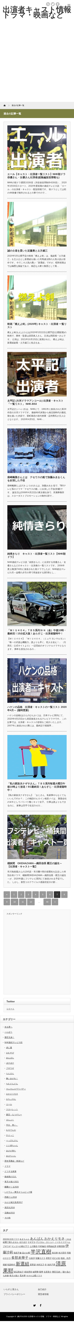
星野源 (33, 1265)
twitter (53, 4)
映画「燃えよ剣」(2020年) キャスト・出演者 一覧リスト (37, 325)
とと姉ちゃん (12, 1145)
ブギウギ (10, 1068)
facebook (58, 4)
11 (23, 902)
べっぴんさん (12, 1140)
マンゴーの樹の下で (20, 1246)
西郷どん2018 (10, 1197)
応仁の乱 (56, 1258)
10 (14, 902)
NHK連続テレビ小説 (13, 1042)
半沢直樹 (41, 1252)
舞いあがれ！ (12, 1078)
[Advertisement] (37, 63)
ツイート (10, 1009)
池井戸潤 (51, 1265)
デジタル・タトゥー (45, 1242)
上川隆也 (34, 1246)
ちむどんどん (12, 1084)
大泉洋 (32, 1258)
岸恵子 (49, 1258)
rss (48, 4)
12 (31, 902)
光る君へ (8, 1027)
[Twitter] (34, 1305)
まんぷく (10, 1120)
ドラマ (7, 1166)
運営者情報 (43, 1294)
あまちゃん (11, 1156)
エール (9, 1104)
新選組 (22, 1263)
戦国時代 (11, 1265)
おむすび (10, 1053)
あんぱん (10, 1058)
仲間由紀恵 (51, 1246)
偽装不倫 (18, 1253)
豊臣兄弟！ (9, 1037)
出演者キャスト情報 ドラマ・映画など (44, 1316)
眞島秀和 (28, 1272)
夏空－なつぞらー (14, 1115)
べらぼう (8, 1032)
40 (47, 902)
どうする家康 (10, 1171)
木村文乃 (40, 1265)
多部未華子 (19, 1258)
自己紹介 (42, 1289)
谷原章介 (48, 1272)
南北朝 (55, 1253)
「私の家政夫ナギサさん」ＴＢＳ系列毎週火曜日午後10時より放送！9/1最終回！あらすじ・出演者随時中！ (37, 786)
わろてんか (11, 1130)
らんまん (10, 1073)
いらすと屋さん (11, 1289)
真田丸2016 (9, 1207)
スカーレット (12, 1109)
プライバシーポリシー (14, 1294)
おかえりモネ (12, 1094)
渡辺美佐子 (19, 1272)
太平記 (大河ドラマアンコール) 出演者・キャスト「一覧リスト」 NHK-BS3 (35, 402)
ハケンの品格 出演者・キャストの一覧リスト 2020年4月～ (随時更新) (37, 709)
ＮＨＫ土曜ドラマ (34, 1275)
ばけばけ (10, 1063)
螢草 (41, 1272)
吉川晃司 (62, 1253)
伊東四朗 (61, 1246)
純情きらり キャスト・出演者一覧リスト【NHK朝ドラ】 (36, 555)
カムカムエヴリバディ (16, 1089)
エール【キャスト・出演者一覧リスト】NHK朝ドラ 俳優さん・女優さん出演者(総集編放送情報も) (36, 176)
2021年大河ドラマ (11, 1239)
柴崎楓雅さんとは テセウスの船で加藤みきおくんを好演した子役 (36, 479)
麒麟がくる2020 (11, 1187)
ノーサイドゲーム (62, 1242)
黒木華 (23, 1275)
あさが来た (11, 1151)
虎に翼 (9, 1048)
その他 (7, 1218)
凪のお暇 (26, 1253)
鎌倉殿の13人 (10, 1176)
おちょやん (11, 1099)
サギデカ (32, 1242)
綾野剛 (36, 1272)
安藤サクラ (40, 1258)
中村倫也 (42, 1246)
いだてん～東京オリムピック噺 (18, 1192)
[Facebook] (40, 1305)
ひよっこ (10, 1135)
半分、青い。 (12, 1125)
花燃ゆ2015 (9, 1213)
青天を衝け (14, 1275)
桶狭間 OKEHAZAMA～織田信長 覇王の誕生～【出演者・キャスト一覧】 (34, 865)
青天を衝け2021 (11, 1182)
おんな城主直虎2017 (13, 1202)
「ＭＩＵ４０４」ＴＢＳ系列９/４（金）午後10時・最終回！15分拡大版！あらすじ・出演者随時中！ (36, 632)
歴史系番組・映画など (14, 1161)
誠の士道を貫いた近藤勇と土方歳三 (27, 250)
